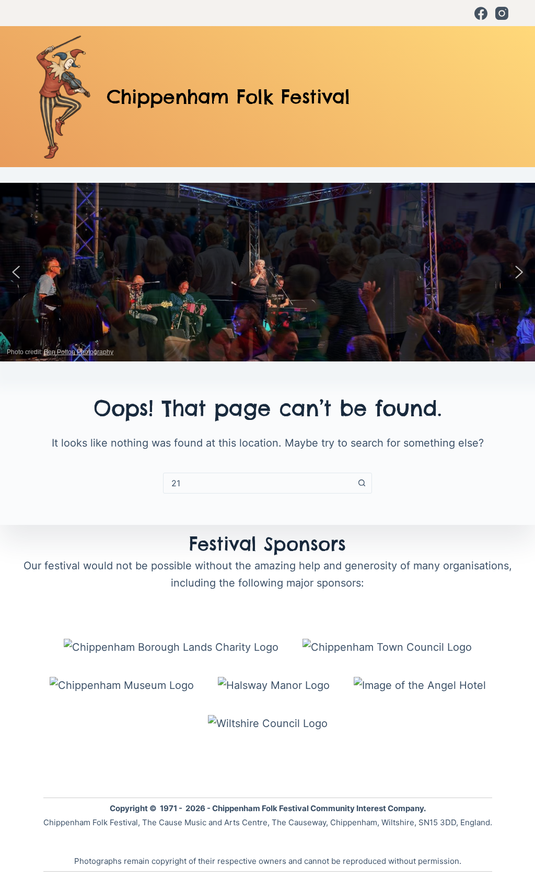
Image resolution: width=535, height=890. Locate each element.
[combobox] (258, 483)
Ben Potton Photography (78, 352)
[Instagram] (501, 13)
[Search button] (361, 483)
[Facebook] (480, 13)
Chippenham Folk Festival (228, 97)
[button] (16, 272)
